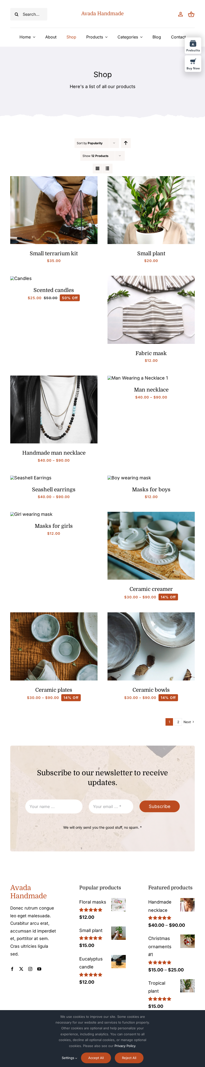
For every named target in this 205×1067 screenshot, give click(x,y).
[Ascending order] (126, 143)
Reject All (129, 1058)
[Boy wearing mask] (129, 477)
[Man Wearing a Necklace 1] (138, 378)
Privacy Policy (124, 1046)
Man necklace (151, 390)
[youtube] (39, 969)
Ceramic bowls (151, 690)
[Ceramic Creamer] (151, 514)
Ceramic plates (53, 690)
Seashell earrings (54, 490)
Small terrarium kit (54, 254)
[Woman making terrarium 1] (54, 178)
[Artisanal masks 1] (151, 277)
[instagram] (30, 969)
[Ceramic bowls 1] (151, 614)
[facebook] (12, 969)
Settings (68, 1058)
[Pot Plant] (151, 178)
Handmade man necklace (54, 453)
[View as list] (107, 168)
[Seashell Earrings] (31, 477)
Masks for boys (151, 490)
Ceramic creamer (151, 589)
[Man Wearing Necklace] (54, 377)
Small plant (151, 254)
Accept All (96, 1058)
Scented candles (54, 290)
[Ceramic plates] (54, 614)
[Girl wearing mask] (31, 514)
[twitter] (21, 969)
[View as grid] (97, 168)
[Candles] (21, 278)
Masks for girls (54, 526)
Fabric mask (151, 353)
